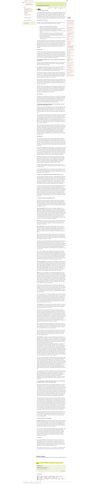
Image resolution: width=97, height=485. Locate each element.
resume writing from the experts (70, 39)
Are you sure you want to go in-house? (70, 55)
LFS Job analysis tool (70, 62)
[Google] (58, 476)
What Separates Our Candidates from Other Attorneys (70, 60)
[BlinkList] (39, 476)
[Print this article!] (49, 478)
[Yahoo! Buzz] (42, 479)
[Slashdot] (63, 478)
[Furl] (57, 478)
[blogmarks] (43, 476)
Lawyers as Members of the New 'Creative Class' (70, 23)
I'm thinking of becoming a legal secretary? (70, 27)
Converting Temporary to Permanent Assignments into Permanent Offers (70, 47)
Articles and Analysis (70, 67)
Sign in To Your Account (28, 20)
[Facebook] (54, 476)
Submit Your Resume (27, 17)
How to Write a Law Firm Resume (70, 37)
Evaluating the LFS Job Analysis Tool (70, 65)
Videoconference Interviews (69, 44)
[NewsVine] (43, 477)
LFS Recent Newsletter (27, 14)
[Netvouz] (60, 478)
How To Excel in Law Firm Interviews (70, 41)
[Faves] (54, 478)
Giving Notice (69, 57)
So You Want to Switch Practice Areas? (70, 51)
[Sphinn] (61, 476)
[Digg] (51, 476)
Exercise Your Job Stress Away (70, 25)
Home (25, 7)
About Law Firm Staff (27, 8)
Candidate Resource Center (28, 9)
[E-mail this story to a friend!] (41, 478)
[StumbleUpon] (50, 477)
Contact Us (25, 13)
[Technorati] (56, 477)
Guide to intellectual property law (70, 72)
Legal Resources (69, 69)
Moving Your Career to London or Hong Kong (70, 75)
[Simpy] (46, 477)
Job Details (26, 12)
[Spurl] (38, 479)
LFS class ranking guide (70, 70)
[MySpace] (39, 477)
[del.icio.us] (47, 476)
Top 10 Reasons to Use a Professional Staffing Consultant (70, 34)
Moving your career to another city (70, 53)
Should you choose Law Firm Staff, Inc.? (70, 30)
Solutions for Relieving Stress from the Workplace (70, 20)
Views (39, 9)
